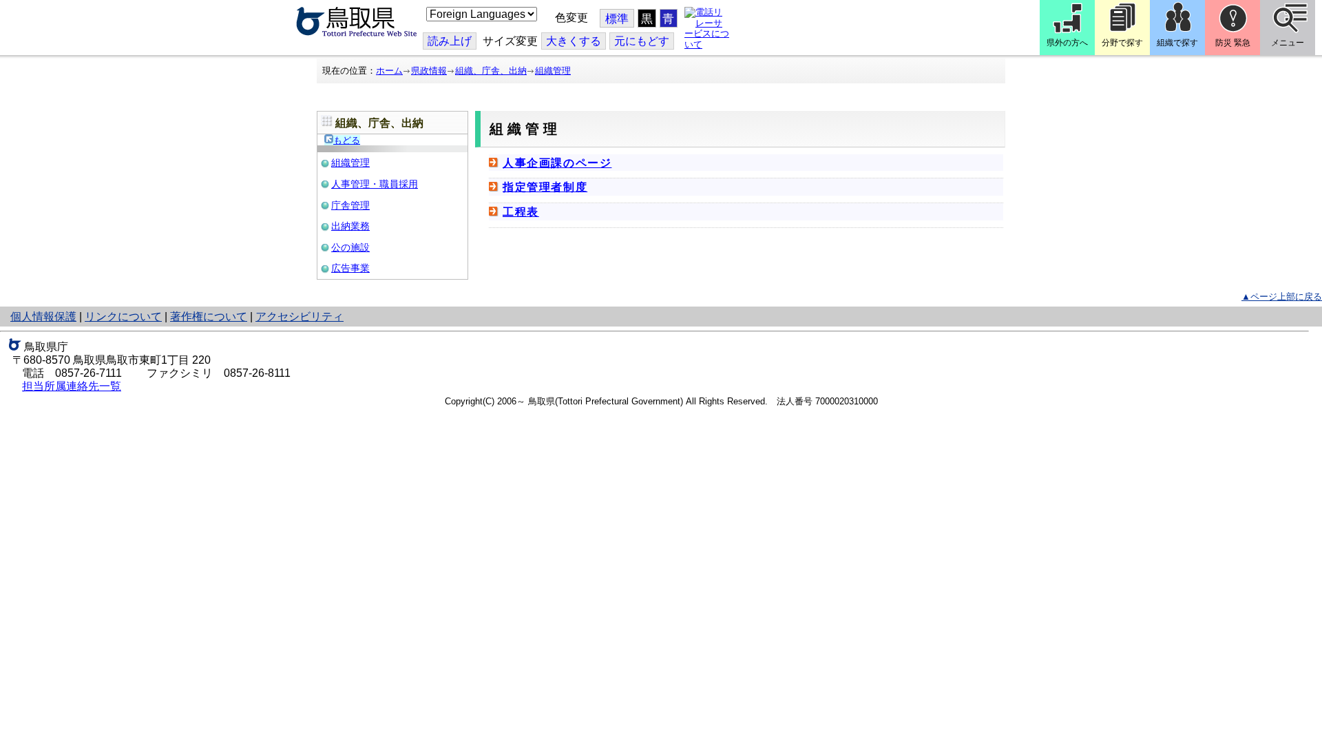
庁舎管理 (350, 205)
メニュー (1287, 43)
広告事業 (350, 267)
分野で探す (1122, 43)
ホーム (389, 70)
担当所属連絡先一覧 (71, 386)
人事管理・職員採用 (374, 183)
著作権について (208, 316)
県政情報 (429, 70)
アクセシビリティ (299, 316)
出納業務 (350, 225)
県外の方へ (1067, 43)
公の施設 (350, 247)
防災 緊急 (1232, 43)
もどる (346, 140)
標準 (617, 18)
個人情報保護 (43, 316)
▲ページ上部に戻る (1281, 296)
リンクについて (123, 316)
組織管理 (553, 70)
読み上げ (450, 41)
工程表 (521, 212)
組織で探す (1177, 43)
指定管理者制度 (545, 187)
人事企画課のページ (557, 163)
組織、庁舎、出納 (491, 70)
